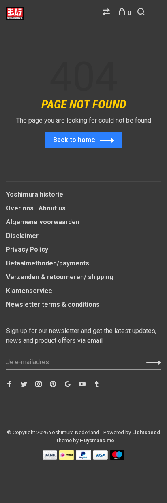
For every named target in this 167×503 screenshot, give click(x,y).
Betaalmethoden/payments (47, 263)
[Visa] (100, 457)
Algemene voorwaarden (42, 222)
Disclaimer (22, 236)
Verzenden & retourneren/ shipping (59, 277)
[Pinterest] (53, 384)
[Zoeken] (142, 13)
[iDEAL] (66, 457)
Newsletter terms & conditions (53, 304)
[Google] (67, 384)
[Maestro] (117, 457)
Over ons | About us (36, 208)
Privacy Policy (27, 249)
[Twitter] (24, 384)
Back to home (74, 140)
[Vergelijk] (107, 13)
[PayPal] (83, 457)
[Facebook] (9, 384)
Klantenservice (29, 291)
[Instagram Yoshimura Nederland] (38, 384)
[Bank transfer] (50, 457)
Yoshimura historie (34, 194)
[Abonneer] (151, 362)
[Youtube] (82, 384)
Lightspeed (146, 432)
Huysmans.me (97, 440)
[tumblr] (97, 384)
